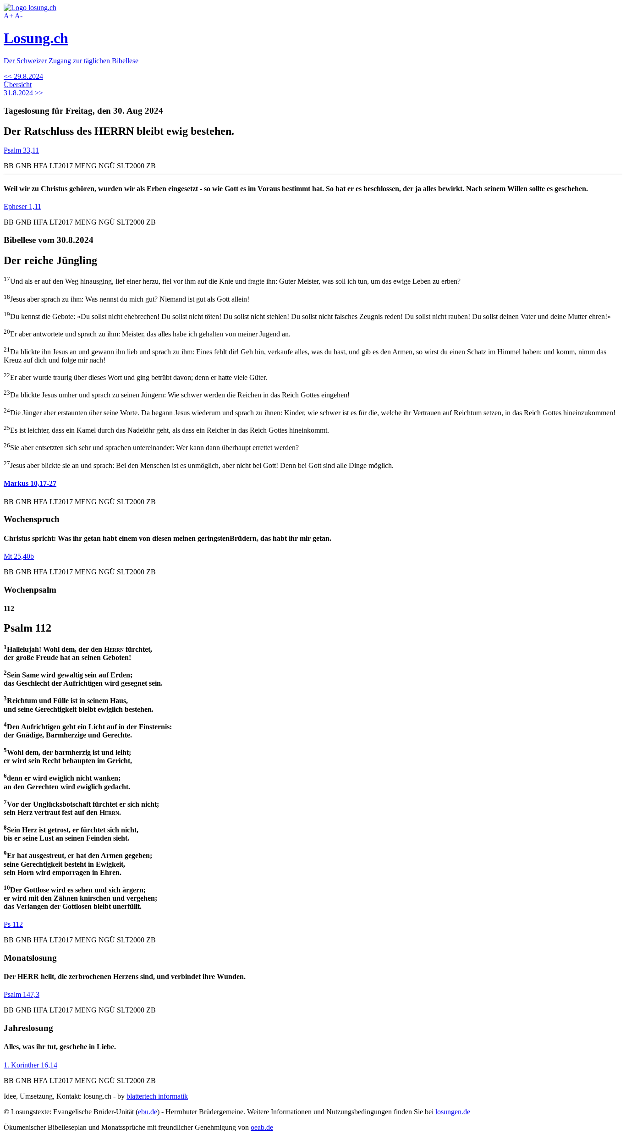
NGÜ (107, 166)
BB (9, 166)
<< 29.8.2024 (23, 76)
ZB (151, 166)
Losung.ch (36, 38)
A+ (8, 16)
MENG (86, 166)
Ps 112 (13, 924)
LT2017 (61, 166)
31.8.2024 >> (23, 93)
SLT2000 (130, 166)
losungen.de (452, 1112)
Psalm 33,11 (21, 150)
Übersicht (18, 84)
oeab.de (262, 1127)
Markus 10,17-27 (30, 483)
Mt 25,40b (19, 556)
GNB (24, 166)
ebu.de (147, 1112)
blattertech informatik (157, 1096)
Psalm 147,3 (21, 994)
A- (18, 16)
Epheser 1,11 (22, 206)
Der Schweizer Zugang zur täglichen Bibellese (71, 61)
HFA (40, 166)
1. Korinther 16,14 (30, 1065)
